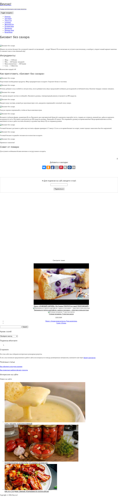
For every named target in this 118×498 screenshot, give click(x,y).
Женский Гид (9, 24)
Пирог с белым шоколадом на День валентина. (61, 321)
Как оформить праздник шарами (11, 367)
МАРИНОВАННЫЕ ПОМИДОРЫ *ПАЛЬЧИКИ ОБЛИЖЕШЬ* (26, 463)
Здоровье (8, 22)
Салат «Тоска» (61, 323)
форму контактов (89, 358)
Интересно (8, 28)
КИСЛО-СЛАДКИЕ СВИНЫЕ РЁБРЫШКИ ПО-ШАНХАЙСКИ (27, 491)
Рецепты (7, 17)
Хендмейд (8, 19)
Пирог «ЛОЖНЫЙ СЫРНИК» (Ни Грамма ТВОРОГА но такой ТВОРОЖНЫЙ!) (61, 306)
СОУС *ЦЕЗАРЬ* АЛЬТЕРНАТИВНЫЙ (18, 424)
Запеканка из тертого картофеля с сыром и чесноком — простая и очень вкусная (61, 310)
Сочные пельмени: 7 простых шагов (61, 314)
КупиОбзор (8, 32)
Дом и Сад (8, 20)
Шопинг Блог (9, 30)
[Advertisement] (59, 224)
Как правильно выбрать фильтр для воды (14, 370)
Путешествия (9, 26)
